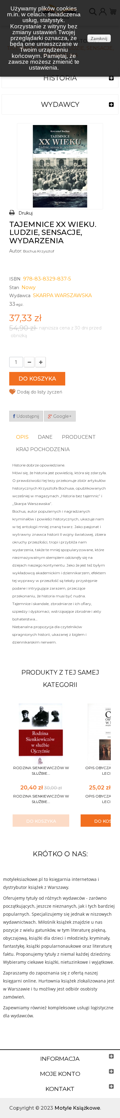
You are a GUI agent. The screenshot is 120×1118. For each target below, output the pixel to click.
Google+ (62, 416)
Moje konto (60, 1073)
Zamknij (99, 38)
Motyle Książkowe (77, 1108)
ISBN (15, 279)
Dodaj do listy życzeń (39, 392)
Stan (14, 287)
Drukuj (25, 213)
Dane (45, 437)
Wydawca (19, 295)
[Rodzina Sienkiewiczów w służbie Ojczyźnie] (40, 733)
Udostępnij (27, 416)
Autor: (15, 251)
